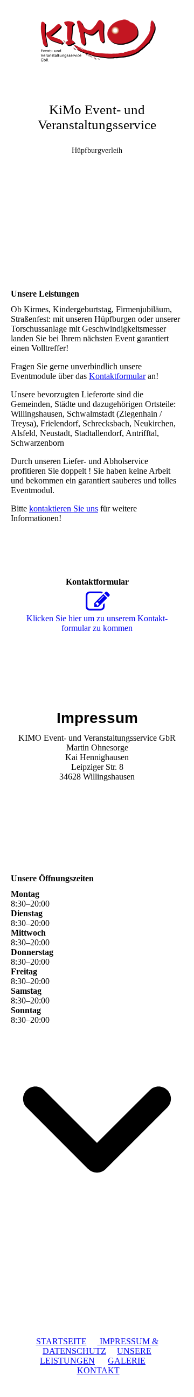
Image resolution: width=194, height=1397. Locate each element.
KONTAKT (98, 1370)
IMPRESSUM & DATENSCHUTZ (100, 1346)
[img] (97, 40)
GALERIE (127, 1360)
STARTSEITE (61, 1341)
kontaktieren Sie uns (63, 508)
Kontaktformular (117, 376)
